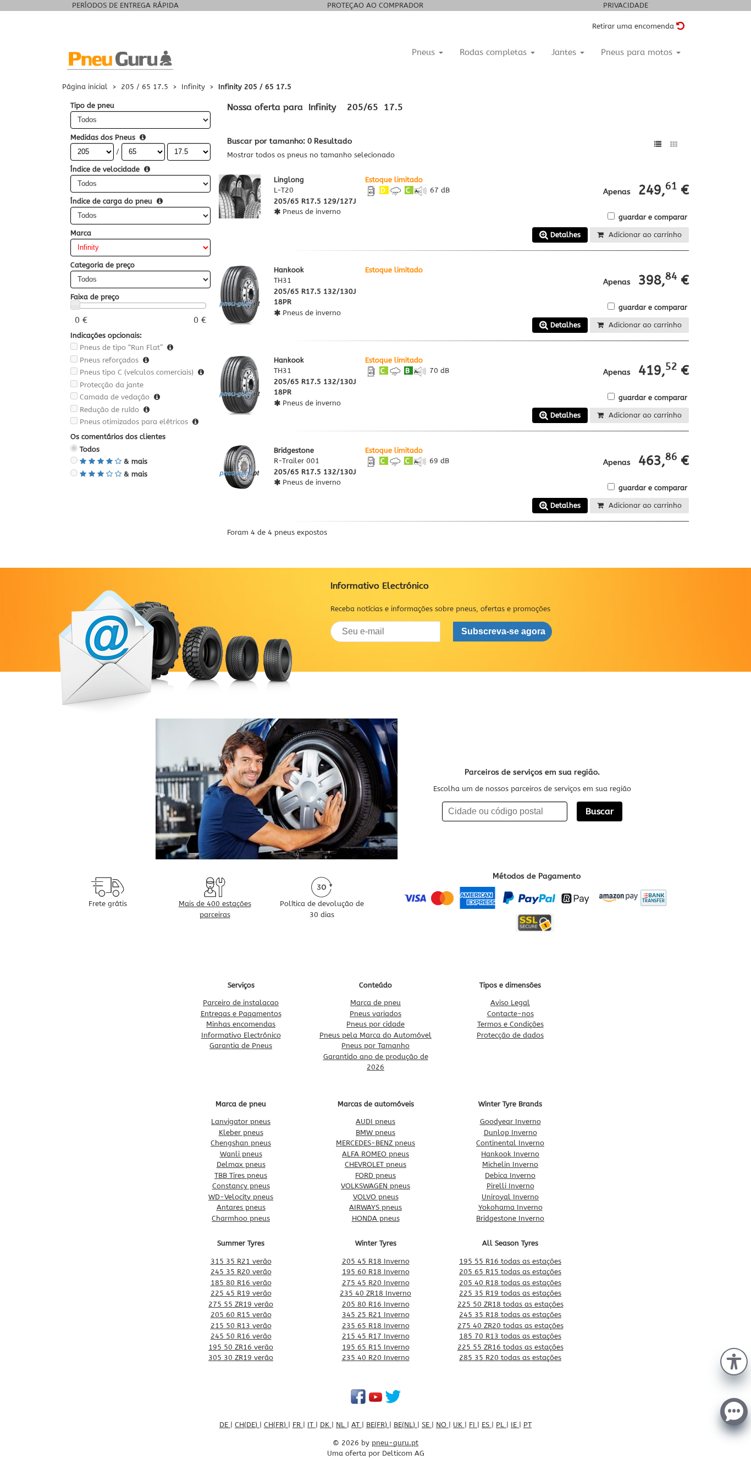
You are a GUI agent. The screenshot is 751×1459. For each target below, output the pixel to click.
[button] (734, 1360)
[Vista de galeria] (674, 144)
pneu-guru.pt (395, 1443)
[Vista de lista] (658, 144)
